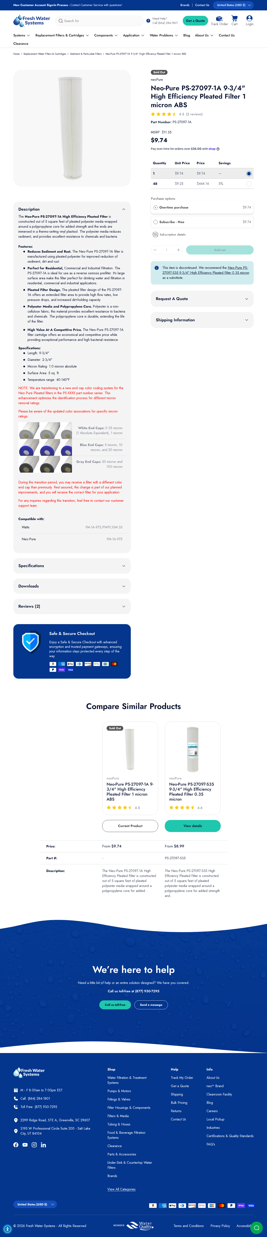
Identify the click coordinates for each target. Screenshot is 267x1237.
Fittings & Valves (118, 1099)
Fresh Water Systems (40, 1225)
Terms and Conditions (189, 1225)
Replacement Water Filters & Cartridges (45, 54)
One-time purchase (173, 207)
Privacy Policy (220, 1225)
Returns (176, 1111)
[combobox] (99, 21)
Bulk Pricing (179, 1102)
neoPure (157, 79)
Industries (213, 1127)
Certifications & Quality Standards (230, 1136)
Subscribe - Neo (172, 222)
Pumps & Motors (119, 1091)
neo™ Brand (215, 1086)
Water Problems (161, 35)
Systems (19, 35)
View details (193, 825)
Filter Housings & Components (128, 1107)
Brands (184, 5)
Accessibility (245, 1225)
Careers (212, 1111)
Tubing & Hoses (118, 1124)
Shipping (177, 1094)
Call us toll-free (115, 1005)
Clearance (20, 43)
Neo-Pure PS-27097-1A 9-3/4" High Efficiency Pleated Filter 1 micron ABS (146, 54)
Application (131, 35)
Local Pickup (215, 1119)
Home (16, 54)
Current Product (130, 825)
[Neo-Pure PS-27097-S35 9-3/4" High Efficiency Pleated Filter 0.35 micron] (192, 749)
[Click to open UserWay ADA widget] (7, 1229)
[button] (234, 21)
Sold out (219, 250)
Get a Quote (195, 20)
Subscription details (173, 234)
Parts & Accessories (121, 1154)
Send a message (151, 1005)
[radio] (156, 207)
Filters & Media (118, 1116)
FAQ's (211, 1144)
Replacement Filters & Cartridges (59, 35)
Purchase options (163, 198)
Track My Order (182, 1077)
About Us (202, 35)
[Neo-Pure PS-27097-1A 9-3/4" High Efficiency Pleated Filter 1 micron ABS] (130, 749)
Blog (186, 35)
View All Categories (121, 1189)
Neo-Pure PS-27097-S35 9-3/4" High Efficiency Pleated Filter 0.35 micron (205, 270)
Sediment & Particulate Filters (86, 54)
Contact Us (202, 5)
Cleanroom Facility (219, 1094)
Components (103, 35)
